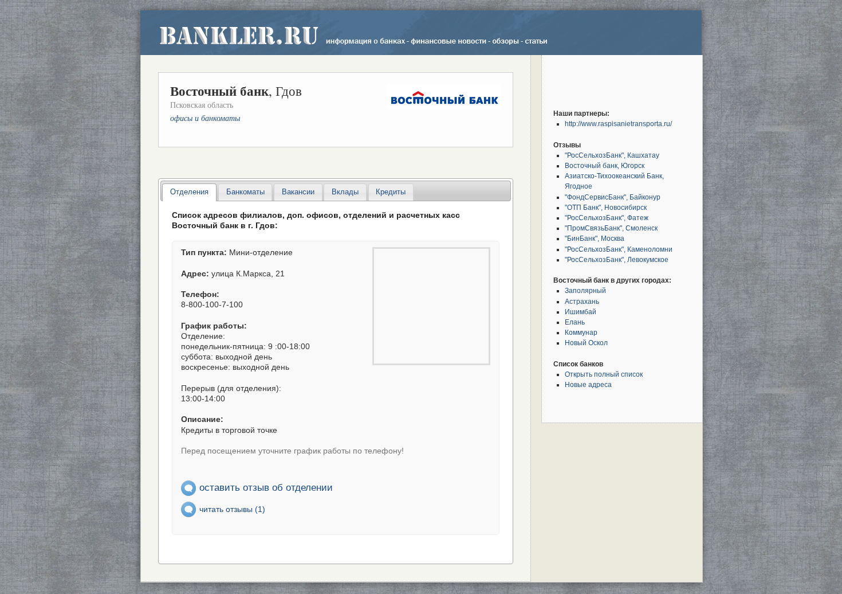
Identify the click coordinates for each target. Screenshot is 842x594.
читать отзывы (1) (232, 509)
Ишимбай (580, 311)
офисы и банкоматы (205, 117)
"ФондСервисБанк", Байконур (612, 197)
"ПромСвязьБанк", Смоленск (611, 228)
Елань (575, 322)
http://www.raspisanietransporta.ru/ (618, 123)
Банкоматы (245, 191)
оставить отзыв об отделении (266, 487)
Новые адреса (588, 384)
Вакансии (298, 191)
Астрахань (582, 301)
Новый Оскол (586, 342)
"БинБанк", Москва (594, 238)
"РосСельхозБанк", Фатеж (606, 217)
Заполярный (585, 290)
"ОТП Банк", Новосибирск (606, 207)
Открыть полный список (604, 374)
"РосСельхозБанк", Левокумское (616, 259)
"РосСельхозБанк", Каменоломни (618, 249)
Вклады (345, 191)
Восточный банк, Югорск (604, 165)
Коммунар (581, 332)
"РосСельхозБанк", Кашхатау (612, 155)
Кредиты (391, 191)
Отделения (189, 191)
